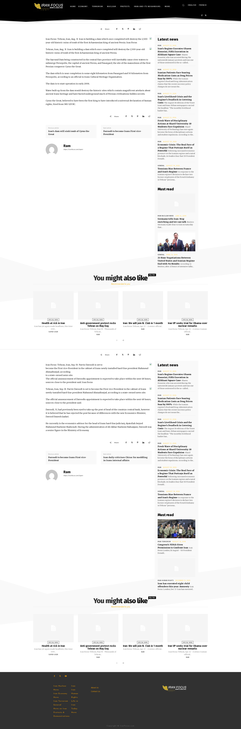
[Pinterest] (128, 28)
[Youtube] (66, 676)
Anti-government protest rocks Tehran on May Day (98, 324)
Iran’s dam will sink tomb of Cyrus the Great (68, 132)
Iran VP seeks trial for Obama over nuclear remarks (187, 324)
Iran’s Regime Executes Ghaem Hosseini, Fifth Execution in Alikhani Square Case (174, 51)
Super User (53, 332)
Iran (159, 45)
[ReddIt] (139, 28)
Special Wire (53, 320)
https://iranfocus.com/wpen (73, 149)
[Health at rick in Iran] (53, 305)
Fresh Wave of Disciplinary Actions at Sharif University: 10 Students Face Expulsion (174, 123)
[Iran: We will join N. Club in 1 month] (143, 305)
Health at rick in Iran (53, 323)
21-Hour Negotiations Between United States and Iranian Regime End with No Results (176, 260)
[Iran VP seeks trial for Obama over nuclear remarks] (187, 305)
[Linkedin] (134, 28)
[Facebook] (202, 15)
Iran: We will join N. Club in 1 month (143, 323)
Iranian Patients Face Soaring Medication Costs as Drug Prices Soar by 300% (175, 75)
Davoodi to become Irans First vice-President (122, 132)
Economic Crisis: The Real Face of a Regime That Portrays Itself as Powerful (176, 147)
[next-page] (123, 340)
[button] (183, 5)
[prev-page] (117, 340)
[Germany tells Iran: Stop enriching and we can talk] (176, 203)
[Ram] (53, 150)
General (161, 165)
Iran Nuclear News (166, 216)
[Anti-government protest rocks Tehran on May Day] (98, 305)
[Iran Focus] (49, 6)
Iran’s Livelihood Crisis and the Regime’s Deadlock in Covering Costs (175, 99)
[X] (205, 15)
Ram (67, 146)
